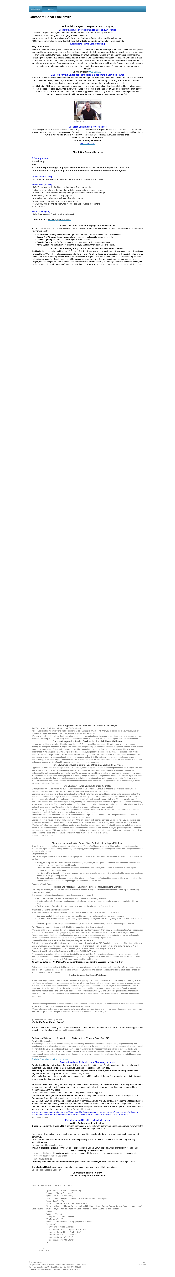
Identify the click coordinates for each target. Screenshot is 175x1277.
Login (144, 1262)
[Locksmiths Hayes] (87, 109)
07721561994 (95, 71)
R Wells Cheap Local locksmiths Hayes (50, 1059)
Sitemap (39, 1262)
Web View (142, 1264)
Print (33, 1262)
